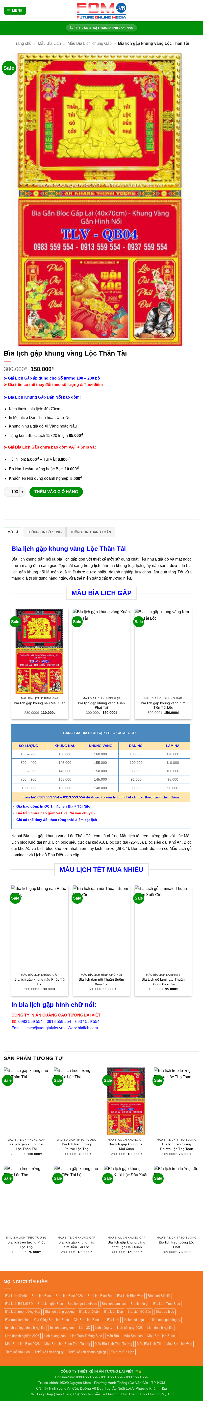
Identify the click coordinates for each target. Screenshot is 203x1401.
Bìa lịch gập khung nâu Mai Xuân (40, 703)
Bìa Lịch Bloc (41, 1296)
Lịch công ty (103, 1328)
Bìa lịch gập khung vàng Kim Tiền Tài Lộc (163, 705)
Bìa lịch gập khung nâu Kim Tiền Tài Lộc (76, 1244)
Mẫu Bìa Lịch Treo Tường (113, 1344)
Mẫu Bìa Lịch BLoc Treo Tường (67, 1344)
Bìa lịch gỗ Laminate (82, 1304)
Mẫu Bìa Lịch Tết (149, 1344)
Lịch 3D (84, 1328)
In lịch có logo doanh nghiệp (25, 1328)
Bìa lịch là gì (139, 1304)
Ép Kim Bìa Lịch (122, 1352)
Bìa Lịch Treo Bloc (166, 1304)
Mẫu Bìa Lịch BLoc (161, 1336)
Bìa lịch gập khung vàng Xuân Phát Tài (101, 705)
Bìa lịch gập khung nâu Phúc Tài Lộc (39, 981)
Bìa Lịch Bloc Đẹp (130, 1296)
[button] (15, 11)
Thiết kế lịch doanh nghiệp (87, 1352)
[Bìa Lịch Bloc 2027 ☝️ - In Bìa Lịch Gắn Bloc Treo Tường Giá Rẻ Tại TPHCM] (101, 10)
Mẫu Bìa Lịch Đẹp (179, 1344)
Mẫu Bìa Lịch (49, 43)
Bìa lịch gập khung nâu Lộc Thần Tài (26, 1146)
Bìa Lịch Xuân (89, 1311)
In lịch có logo (134, 1320)
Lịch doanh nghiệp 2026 (22, 1336)
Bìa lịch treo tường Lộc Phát (177, 1244)
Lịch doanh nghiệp (160, 1328)
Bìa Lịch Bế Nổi (159, 1296)
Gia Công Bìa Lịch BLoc (51, 1320)
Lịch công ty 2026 (130, 1328)
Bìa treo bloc (165, 1311)
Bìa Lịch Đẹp (113, 1311)
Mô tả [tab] (13, 532)
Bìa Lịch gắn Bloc (50, 1304)
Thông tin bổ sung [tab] (44, 532)
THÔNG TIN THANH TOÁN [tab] (90, 532)
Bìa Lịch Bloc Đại (99, 1296)
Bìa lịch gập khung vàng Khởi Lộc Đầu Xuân (126, 1244)
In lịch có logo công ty (164, 1320)
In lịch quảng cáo (62, 1328)
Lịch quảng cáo (55, 1336)
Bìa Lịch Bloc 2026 (69, 1296)
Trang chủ (22, 43)
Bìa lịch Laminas (114, 1304)
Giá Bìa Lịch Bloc (86, 1320)
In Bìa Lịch (111, 1320)
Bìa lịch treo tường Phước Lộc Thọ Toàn (176, 1146)
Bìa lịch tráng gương (60, 1311)
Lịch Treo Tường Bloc (86, 1336)
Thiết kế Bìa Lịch (17, 1352)
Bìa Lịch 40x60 (16, 1296)
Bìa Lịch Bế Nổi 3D (19, 1304)
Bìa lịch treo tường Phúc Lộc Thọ (26, 1244)
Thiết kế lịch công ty (49, 1352)
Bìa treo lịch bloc (17, 1320)
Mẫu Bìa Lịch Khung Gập (90, 43)
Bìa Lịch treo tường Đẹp (22, 1311)
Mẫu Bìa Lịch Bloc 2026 (22, 1344)
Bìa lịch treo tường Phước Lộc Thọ (76, 1146)
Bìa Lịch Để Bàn (139, 1311)
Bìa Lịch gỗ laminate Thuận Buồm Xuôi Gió (163, 981)
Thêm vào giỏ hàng (56, 492)
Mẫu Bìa (113, 1336)
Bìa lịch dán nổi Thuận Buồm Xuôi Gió (101, 981)
